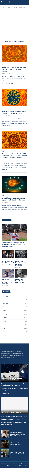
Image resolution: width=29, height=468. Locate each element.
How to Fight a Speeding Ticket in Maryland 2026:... (17, 453)
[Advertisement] (14, 25)
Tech (15, 325)
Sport (15, 321)
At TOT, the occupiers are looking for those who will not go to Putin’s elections (13, 411)
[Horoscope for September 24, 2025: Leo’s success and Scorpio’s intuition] (14, 53)
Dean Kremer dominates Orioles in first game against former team (7, 281)
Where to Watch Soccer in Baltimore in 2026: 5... (17, 443)
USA (15, 332)
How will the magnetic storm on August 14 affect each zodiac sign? (14, 199)
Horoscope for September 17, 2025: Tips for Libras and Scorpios (14, 112)
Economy (15, 300)
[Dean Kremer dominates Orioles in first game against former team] (8, 273)
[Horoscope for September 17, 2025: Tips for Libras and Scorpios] (14, 97)
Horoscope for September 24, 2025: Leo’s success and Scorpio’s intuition (14, 69)
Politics (15, 314)
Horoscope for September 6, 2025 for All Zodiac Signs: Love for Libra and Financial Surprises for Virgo (14, 156)
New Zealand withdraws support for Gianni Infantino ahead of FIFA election (8, 262)
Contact (27, 466)
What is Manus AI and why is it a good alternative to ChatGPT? (12, 379)
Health (15, 307)
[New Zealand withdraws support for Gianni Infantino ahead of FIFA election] (8, 254)
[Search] (27, 2)
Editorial (9, 466)
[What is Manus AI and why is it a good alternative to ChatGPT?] (14, 373)
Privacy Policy (18, 466)
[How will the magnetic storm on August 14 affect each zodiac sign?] (14, 184)
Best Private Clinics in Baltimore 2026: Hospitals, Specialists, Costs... (17, 434)
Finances (15, 303)
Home (3, 7)
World (15, 335)
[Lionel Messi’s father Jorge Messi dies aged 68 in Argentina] (21, 273)
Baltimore (15, 296)
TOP (15, 328)
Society (15, 317)
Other (15, 310)
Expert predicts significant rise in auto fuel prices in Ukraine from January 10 (13, 384)
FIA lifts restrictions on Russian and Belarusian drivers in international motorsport (20, 262)
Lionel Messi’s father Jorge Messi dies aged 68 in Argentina (21, 281)
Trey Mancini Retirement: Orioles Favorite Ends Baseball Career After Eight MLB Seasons (13, 244)
